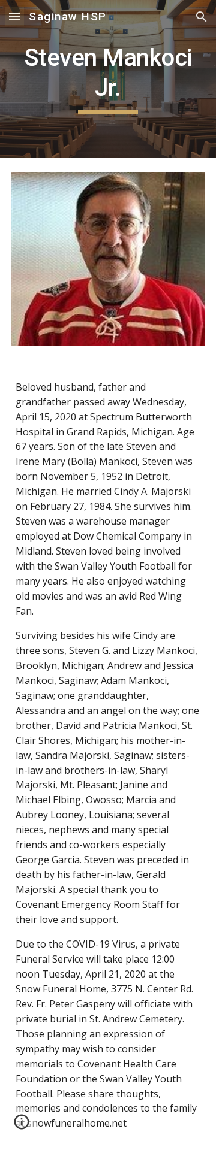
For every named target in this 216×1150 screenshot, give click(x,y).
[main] (108, 78)
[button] (14, 16)
